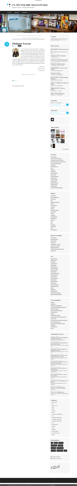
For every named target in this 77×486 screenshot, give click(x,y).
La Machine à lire (54, 326)
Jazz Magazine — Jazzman (55, 244)
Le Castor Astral (54, 205)
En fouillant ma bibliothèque (57, 414)
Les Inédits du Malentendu (57, 421)
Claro (52, 168)
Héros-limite (53, 198)
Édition (53, 412)
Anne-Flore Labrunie (55, 284)
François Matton (54, 263)
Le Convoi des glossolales (55, 321)
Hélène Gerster (54, 271)
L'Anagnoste (53, 325)
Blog (53, 407)
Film (53, 415)
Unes (52, 223)
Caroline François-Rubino (55, 292)
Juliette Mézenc (54, 177)
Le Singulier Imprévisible (56, 419)
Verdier (52, 203)
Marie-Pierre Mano (54, 268)
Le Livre (52, 328)
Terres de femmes (54, 312)
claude (52, 387)
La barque (52, 220)
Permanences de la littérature (56, 305)
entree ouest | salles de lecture (56, 310)
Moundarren (53, 224)
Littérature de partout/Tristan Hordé (58, 323)
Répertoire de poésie (55, 308)
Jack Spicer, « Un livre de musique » (58, 55)
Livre (53, 422)
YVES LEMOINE (54, 342)
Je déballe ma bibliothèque (57, 417)
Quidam (52, 213)
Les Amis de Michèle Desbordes (57, 187)
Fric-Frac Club (53, 318)
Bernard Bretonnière (55, 355)
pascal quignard (60, 450)
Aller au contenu (4, 1)
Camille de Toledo (54, 179)
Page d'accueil (38, 35)
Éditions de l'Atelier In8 (55, 202)
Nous (52, 221)
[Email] (52, 119)
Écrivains (53, 410)
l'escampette (60, 445)
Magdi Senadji (53, 265)
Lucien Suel (53, 169)
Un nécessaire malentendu (30, 5)
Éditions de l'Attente (54, 210)
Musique (53, 426)
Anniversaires (54, 402)
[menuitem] (10, 12)
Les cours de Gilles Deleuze (56, 163)
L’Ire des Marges (54, 229)
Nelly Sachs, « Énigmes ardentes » (58, 64)
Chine (53, 409)
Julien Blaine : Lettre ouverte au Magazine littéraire (25, 35)
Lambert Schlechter (54, 182)
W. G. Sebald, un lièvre (60, 387)
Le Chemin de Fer (54, 216)
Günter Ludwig (53, 279)
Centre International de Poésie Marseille (58, 307)
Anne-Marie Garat (54, 166)
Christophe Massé (54, 270)
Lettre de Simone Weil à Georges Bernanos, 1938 (32, 37)
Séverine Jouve (54, 349)
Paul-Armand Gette (54, 278)
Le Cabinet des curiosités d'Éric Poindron (58, 316)
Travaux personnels (55, 432)
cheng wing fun (54, 445)
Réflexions (54, 429)
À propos (24, 12)
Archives (16, 12)
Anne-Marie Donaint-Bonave (56, 294)
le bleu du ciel (53, 195)
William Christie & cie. (55, 247)
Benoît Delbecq (54, 237)
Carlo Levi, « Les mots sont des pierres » (59, 59)
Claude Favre (53, 171)
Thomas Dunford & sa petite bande (57, 249)
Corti (52, 228)
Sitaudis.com (53, 304)
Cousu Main (53, 215)
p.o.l (52, 442)
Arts (53, 403)
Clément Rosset (54, 186)
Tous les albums (66, 149)
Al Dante (52, 208)
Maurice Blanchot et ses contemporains (58, 161)
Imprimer (15, 80)
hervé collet (53, 450)
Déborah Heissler (54, 184)
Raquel (52, 287)
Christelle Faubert (54, 274)
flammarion (61, 442)
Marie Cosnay (53, 174)
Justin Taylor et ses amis (55, 245)
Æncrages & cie (54, 218)
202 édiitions (53, 226)
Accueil (9, 12)
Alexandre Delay (54, 258)
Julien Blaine (53, 164)
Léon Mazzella (54, 361)
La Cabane (53, 207)
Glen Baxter (53, 261)
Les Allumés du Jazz (54, 239)
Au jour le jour (54, 405)
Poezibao (52, 302)
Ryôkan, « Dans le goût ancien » (58, 93)
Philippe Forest (21, 43)
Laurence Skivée (54, 276)
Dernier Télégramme (54, 197)
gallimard (56, 442)
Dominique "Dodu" (55, 337)
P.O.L (52, 200)
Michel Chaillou (54, 156)
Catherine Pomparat (54, 176)
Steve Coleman (53, 240)
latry (52, 374)
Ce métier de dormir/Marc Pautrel (57, 160)
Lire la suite (64, 39)
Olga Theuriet (53, 283)
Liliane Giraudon (54, 181)
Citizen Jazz (53, 242)
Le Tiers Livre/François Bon (56, 158)
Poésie (53, 427)
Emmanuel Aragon (54, 281)
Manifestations (55, 424)
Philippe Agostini (54, 291)
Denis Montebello (54, 173)
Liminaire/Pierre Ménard (55, 315)
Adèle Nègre (53, 289)
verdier (65, 450)
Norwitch (52, 313)
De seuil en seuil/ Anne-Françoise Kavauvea (59, 320)
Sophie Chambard (55, 431)
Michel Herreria (54, 260)
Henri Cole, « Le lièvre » (56, 73)
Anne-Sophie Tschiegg (55, 273)
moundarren (53, 448)
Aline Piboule (53, 250)
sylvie (52, 392)
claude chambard (60, 448)
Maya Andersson (54, 266)
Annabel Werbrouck (54, 286)
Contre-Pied (53, 211)
